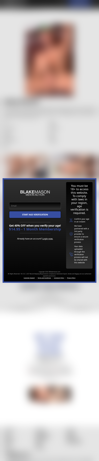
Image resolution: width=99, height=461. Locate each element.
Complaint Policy (59, 278)
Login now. (47, 238)
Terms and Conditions (44, 278)
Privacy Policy (71, 278)
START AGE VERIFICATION (35, 214)
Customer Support (29, 278)
